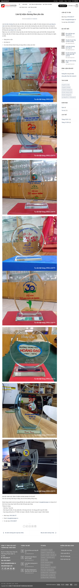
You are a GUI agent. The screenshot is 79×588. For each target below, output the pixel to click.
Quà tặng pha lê (53, 572)
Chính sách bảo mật (65, 559)
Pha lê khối (53, 567)
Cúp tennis (43, 557)
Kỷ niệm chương (44, 560)
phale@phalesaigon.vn (10, 563)
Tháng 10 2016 (65, 122)
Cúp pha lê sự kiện (65, 84)
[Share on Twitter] (27, 526)
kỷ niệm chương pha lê (45, 565)
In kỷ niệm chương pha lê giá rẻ (70, 47)
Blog (66, 1)
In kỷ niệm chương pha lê (67, 89)
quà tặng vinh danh (44, 577)
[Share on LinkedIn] (35, 526)
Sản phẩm (61, 1)
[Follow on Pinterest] (13, 568)
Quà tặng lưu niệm (47, 4)
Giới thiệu (55, 1)
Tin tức (29, 11)
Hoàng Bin (64, 73)
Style (63, 107)
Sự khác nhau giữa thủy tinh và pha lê (69, 75)
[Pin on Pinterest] (32, 526)
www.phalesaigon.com (6, 566)
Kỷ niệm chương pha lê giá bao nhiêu (14, 533)
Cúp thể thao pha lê (50, 557)
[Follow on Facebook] (72, 1)
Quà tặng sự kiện (32, 7)
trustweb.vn (53, 584)
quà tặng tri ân (12, 30)
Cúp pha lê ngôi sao (50, 552)
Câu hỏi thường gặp (65, 556)
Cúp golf (50, 550)
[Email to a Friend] (29, 526)
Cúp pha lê (43, 552)
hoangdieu (35, 18)
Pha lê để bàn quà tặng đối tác (70, 34)
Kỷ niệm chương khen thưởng (46, 562)
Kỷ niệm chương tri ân (45, 567)
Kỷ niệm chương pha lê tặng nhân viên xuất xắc (71, 54)
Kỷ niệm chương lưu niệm (67, 92)
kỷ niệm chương (8, 24)
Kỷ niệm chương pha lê (66, 94)
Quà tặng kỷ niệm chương (35, 4)
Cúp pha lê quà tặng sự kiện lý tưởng (71, 40)
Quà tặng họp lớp (50, 570)
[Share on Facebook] (24, 526)
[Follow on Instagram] (74, 1)
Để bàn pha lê (72, 97)
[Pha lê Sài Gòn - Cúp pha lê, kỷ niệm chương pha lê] (9, 5)
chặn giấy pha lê (44, 550)
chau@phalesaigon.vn (44, 502)
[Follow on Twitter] (75, 1)
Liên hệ (69, 1)
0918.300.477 (13, 515)
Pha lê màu (43, 570)
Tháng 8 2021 (65, 119)
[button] (73, 6)
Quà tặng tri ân (23, 7)
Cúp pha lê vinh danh (66, 87)
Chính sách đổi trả (65, 553)
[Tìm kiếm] (19, 4)
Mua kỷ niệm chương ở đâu (47, 533)
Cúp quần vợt (53, 555)
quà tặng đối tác (65, 97)
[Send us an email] (77, 1)
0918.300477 (13, 521)
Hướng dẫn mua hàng (66, 550)
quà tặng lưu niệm (44, 572)
